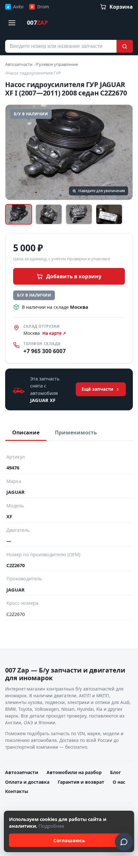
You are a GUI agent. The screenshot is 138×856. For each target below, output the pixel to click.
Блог (115, 772)
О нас (119, 782)
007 (37, 22)
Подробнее (51, 826)
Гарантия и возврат (81, 782)
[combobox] (60, 46)
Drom (40, 7)
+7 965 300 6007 (44, 351)
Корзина (121, 6)
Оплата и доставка (27, 782)
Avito (15, 7)
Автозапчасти (18, 64)
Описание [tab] (25, 432)
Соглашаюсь (69, 840)
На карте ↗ (54, 333)
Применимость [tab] (76, 432)
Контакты (16, 791)
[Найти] (124, 46)
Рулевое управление (57, 64)
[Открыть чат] (124, 842)
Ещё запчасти (97, 389)
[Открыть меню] (12, 23)
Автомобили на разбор (74, 772)
